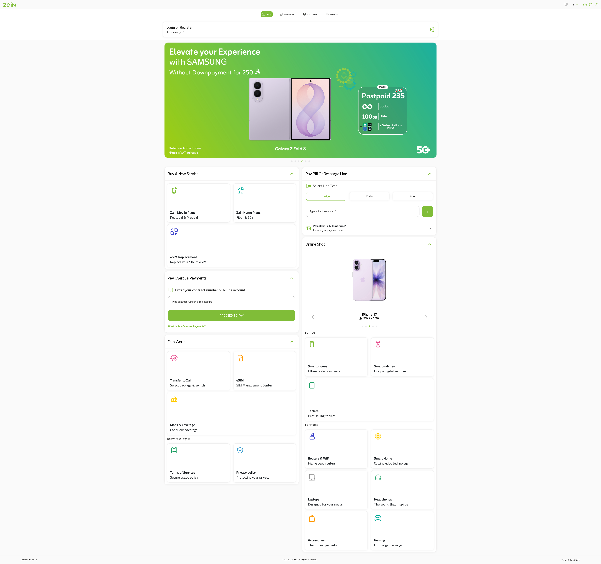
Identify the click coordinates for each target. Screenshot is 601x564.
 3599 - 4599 (370, 318)
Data (369, 196)
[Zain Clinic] (566, 5)
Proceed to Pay (232, 315)
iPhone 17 (369, 314)
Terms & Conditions (570, 560)
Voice (326, 196)
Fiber (412, 196)
